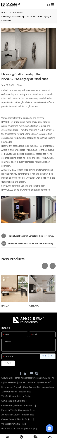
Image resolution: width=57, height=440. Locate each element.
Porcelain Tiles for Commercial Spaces (18, 410)
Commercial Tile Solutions (13, 400)
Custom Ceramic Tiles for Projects (16, 419)
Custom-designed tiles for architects (18, 405)
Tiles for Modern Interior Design (16, 396)
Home (4, 12)
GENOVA (34, 305)
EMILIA (5, 305)
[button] (45, 266)
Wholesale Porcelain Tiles (12, 423)
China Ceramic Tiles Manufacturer (38, 387)
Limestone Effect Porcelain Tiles (16, 391)
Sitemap (22, 382)
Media (12, 12)
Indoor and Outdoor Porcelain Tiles (17, 414)
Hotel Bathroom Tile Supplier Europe (18, 428)
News (19, 12)
